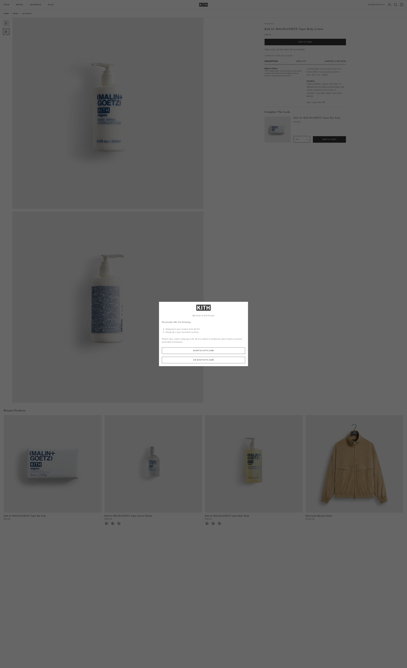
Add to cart (329, 139)
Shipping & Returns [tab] (335, 61)
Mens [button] (19, 4)
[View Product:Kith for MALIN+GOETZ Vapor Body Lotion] (106, 523)
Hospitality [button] (376, 4)
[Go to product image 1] (6, 23)
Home (6, 13)
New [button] (7, 4)
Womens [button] (35, 4)
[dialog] (203, 334)
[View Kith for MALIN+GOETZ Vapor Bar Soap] (278, 129)
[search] (395, 4)
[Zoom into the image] (108, 113)
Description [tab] (271, 61)
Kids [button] (51, 4)
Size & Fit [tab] (301, 61)
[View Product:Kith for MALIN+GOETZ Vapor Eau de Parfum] (119, 523)
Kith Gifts (26, 13)
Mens (15, 13)
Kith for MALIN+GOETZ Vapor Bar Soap (317, 117)
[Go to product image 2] (6, 31)
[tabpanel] (305, 85)
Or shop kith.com (203, 360)
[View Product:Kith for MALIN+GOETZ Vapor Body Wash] (112, 523)
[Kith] (203, 5)
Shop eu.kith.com (203, 350)
